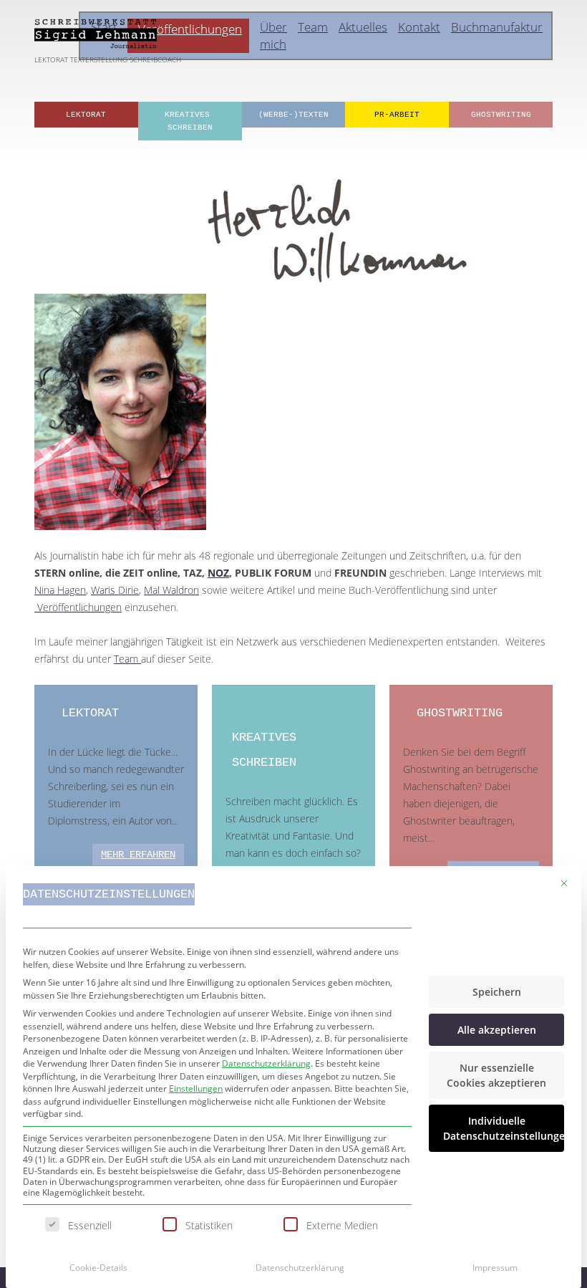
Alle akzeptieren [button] (496, 1030)
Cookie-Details (98, 1267)
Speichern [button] (496, 992)
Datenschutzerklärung (266, 1063)
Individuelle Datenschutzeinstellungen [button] (503, 1128)
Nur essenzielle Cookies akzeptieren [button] (496, 1075)
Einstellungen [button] (196, 1088)
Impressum (495, 1267)
